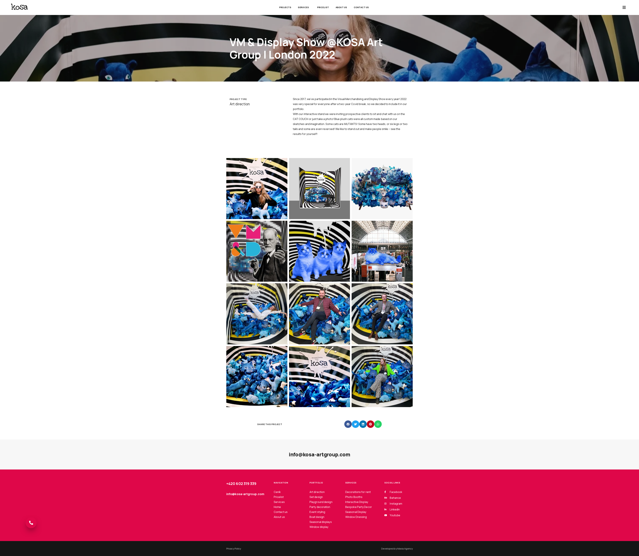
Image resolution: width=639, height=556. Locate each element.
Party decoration (320, 507)
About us (341, 7)
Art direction (317, 492)
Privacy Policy (233, 548)
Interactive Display (356, 502)
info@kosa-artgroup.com (319, 454)
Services (303, 7)
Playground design (321, 502)
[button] (624, 7)
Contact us (361, 7)
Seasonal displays (321, 522)
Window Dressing (356, 517)
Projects (285, 7)
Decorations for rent (358, 492)
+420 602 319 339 (241, 483)
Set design (316, 497)
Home (277, 507)
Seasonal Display (355, 512)
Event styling (317, 512)
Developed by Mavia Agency (397, 548)
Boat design (317, 517)
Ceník (277, 492)
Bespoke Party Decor (358, 507)
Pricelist (323, 7)
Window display (319, 527)
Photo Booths (353, 497)
